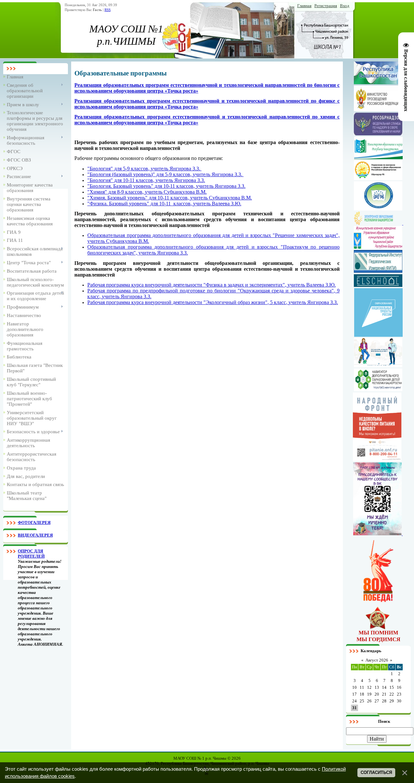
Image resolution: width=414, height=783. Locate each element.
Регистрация (325, 5)
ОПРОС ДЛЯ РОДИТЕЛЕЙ (31, 554)
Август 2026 (376, 660)
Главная (304, 5)
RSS (107, 10)
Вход (344, 5)
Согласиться (376, 772)
